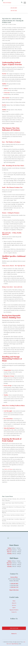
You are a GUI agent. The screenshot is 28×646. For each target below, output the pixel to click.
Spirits (14, 607)
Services (14, 605)
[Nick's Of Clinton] (11, 2)
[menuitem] (21, 2)
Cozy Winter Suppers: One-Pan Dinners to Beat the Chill (13, 525)
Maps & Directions (14, 590)
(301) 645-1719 (14, 587)
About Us (14, 603)
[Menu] (24, 2)
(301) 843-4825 (14, 7)
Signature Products (14, 609)
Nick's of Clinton (13, 24)
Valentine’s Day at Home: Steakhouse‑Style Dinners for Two (13, 523)
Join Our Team (14, 10)
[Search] (21, 2)
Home (14, 600)
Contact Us (14, 612)
